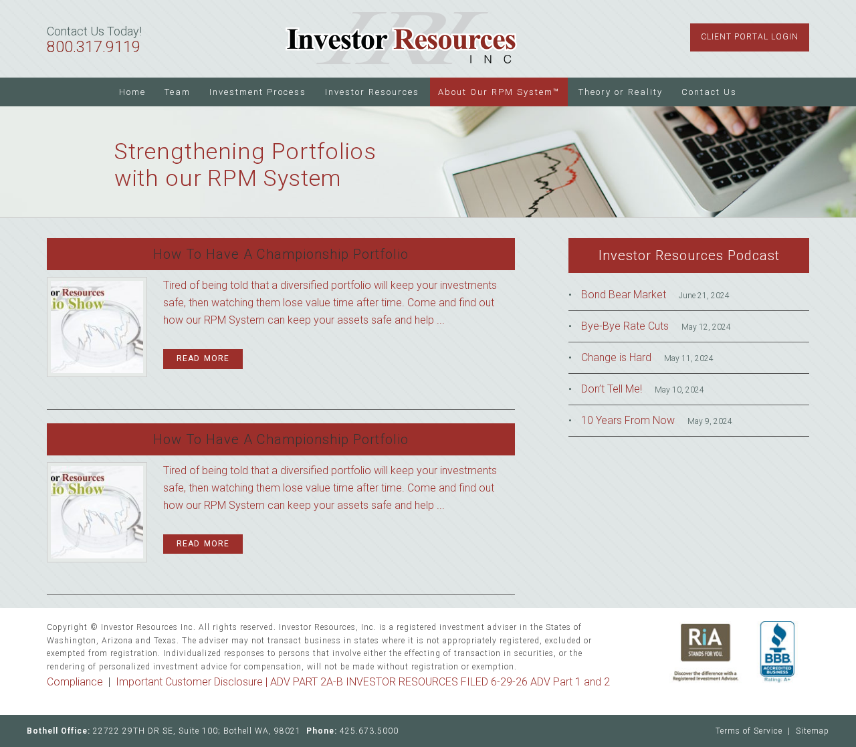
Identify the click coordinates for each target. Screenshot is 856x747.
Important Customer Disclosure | (193, 681)
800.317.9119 (93, 47)
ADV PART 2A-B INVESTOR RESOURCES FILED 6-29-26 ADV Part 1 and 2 (440, 681)
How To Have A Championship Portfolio (281, 254)
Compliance (75, 681)
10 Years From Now (628, 420)
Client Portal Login (749, 36)
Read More (203, 358)
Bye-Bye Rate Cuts (625, 326)
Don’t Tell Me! (611, 389)
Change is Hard (616, 357)
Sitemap (812, 731)
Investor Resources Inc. (401, 38)
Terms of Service (749, 731)
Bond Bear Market (623, 294)
